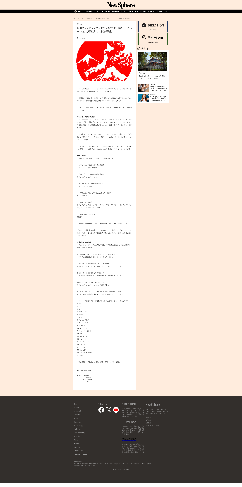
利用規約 (148, 423)
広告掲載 (148, 420)
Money (159, 11)
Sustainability (140, 11)
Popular (151, 11)
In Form (77, 447)
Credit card (78, 451)
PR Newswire (88, 379)
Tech (123, 11)
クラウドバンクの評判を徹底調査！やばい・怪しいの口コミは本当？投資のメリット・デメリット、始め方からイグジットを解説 (112, 463)
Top (75, 404)
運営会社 (148, 417)
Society (100, 11)
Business (115, 11)
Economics (90, 11)
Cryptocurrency (80, 454)
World (107, 11)
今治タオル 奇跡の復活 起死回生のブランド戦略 (104, 362)
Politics (81, 11)
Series (76, 443)
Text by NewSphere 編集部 (84, 370)
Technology (78, 425)
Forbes (86, 381)
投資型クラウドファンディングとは (84, 465)
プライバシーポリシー (152, 425)
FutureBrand (88, 377)
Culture (130, 11)
